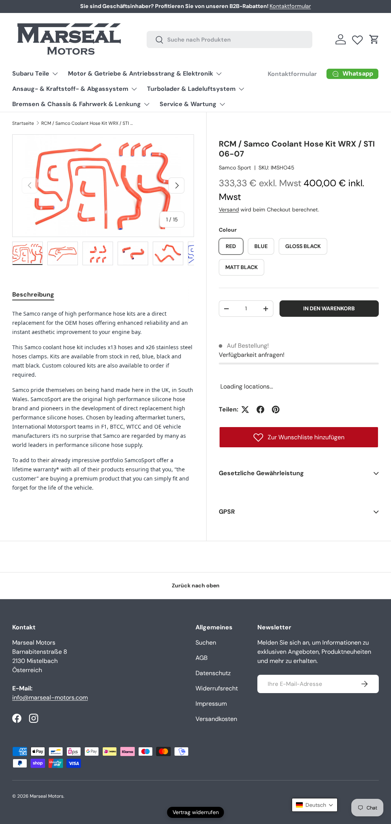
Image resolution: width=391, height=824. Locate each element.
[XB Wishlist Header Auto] (357, 38)
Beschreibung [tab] (33, 294)
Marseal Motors (46, 796)
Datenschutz (213, 673)
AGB (202, 658)
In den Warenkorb (329, 308)
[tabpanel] (103, 403)
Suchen (206, 643)
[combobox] (230, 39)
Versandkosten (216, 719)
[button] (374, 39)
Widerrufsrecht (217, 688)
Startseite (23, 123)
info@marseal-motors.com (50, 697)
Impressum (211, 704)
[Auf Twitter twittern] (245, 409)
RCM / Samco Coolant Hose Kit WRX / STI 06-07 (87, 123)
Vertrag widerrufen (196, 812)
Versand (229, 209)
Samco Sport (235, 167)
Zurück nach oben (196, 585)
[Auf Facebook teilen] (260, 409)
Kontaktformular (290, 6)
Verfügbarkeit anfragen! (251, 355)
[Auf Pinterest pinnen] (275, 409)
